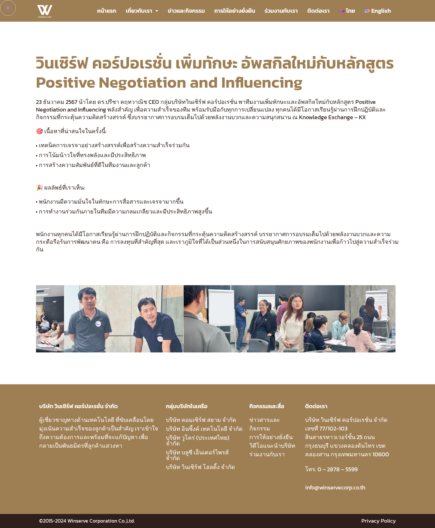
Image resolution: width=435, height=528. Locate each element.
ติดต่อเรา (318, 10)
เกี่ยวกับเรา (139, 10)
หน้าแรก (106, 10)
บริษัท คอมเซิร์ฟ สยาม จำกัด (201, 420)
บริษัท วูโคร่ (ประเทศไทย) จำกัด (197, 440)
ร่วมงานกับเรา (281, 10)
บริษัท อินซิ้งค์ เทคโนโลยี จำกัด (204, 428)
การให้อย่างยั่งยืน (234, 10)
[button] (43, 319)
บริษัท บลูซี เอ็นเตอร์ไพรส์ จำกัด (197, 455)
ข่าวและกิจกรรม (186, 10)
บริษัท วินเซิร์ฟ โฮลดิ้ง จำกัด (200, 467)
